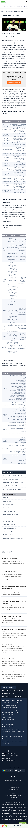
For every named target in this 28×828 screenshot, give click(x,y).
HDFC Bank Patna (7, 644)
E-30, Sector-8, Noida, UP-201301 (13, 795)
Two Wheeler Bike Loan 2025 (8, 731)
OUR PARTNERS (14, 755)
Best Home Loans (17, 733)
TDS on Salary (5, 743)
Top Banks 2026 (8, 11)
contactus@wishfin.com (13, 799)
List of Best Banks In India (9, 571)
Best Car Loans (5, 736)
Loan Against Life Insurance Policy (9, 741)
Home (2, 11)
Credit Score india (6, 700)
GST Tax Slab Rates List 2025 (8, 722)
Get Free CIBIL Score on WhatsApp (10, 710)
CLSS (18, 722)
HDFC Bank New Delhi (8, 659)
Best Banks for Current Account (11, 558)
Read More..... (19, 820)
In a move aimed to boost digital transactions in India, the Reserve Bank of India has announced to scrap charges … (13, 607)
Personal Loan (4, 6)
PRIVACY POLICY (6, 758)
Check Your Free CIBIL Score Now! (17, 826)
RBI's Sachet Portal (13, 789)
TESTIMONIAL (5, 755)
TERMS (15, 751)
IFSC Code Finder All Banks (8, 719)
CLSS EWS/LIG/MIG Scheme (8, 724)
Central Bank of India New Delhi (11, 616)
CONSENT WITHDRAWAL (7, 760)
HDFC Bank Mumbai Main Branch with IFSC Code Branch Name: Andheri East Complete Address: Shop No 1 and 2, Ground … (14, 676)
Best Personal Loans (6, 733)
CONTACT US (11, 753)
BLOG (10, 751)
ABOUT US (4, 751)
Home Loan (19, 6)
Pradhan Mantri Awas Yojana (8, 726)
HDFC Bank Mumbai (8, 672)
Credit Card (12, 6)
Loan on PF (21, 741)
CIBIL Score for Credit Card (8, 714)
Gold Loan (20, 736)
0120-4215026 (13, 785)
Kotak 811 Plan (20, 731)
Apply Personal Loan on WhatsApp (10, 707)
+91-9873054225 (13, 797)
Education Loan (5, 738)
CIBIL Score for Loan (6, 717)
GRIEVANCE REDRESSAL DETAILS (9, 763)
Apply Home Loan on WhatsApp (9, 705)
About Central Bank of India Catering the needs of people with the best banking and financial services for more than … (13, 620)
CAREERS (4, 753)
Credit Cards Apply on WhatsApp (9, 702)
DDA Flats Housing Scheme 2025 (9, 712)
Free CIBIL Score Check (17, 700)
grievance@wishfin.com (13, 787)
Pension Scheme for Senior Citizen (10, 729)
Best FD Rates (13, 736)
